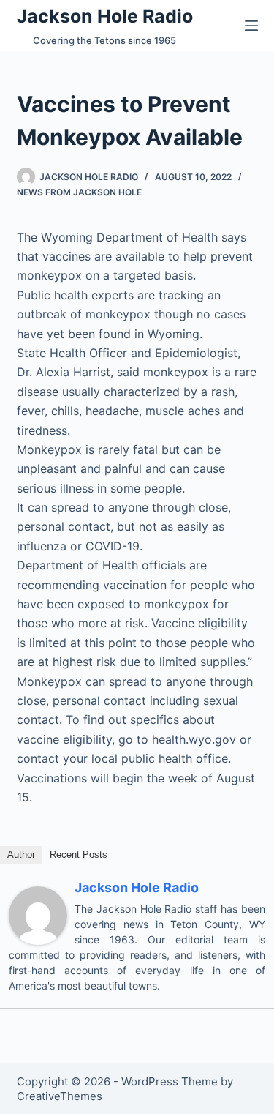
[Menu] (251, 25)
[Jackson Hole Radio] (38, 915)
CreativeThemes (59, 1096)
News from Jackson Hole (79, 192)
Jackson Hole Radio (105, 16)
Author (21, 854)
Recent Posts (78, 854)
